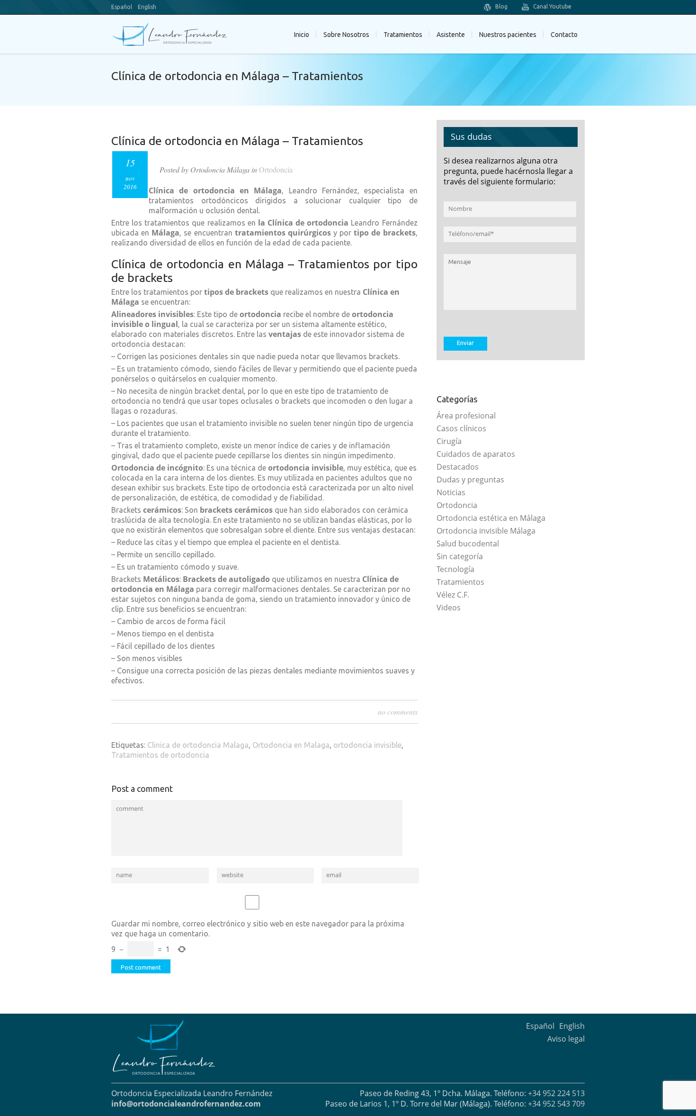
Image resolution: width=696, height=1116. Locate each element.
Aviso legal (566, 1039)
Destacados (458, 467)
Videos (449, 607)
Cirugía (449, 441)
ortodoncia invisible (367, 745)
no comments (398, 712)
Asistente (451, 34)
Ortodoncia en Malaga (291, 745)
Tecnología (455, 569)
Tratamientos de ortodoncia (160, 755)
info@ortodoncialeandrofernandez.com (186, 1103)
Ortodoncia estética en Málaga (491, 518)
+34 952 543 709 (556, 1103)
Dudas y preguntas (470, 479)
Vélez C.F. (453, 595)
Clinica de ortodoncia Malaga (198, 745)
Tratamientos (460, 582)
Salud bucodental (468, 543)
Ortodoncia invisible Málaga (486, 531)
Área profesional (466, 415)
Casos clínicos (461, 428)
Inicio (301, 34)
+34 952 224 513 (556, 1093)
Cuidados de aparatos (476, 454)
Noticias (451, 492)
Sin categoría (460, 556)
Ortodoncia (276, 169)
